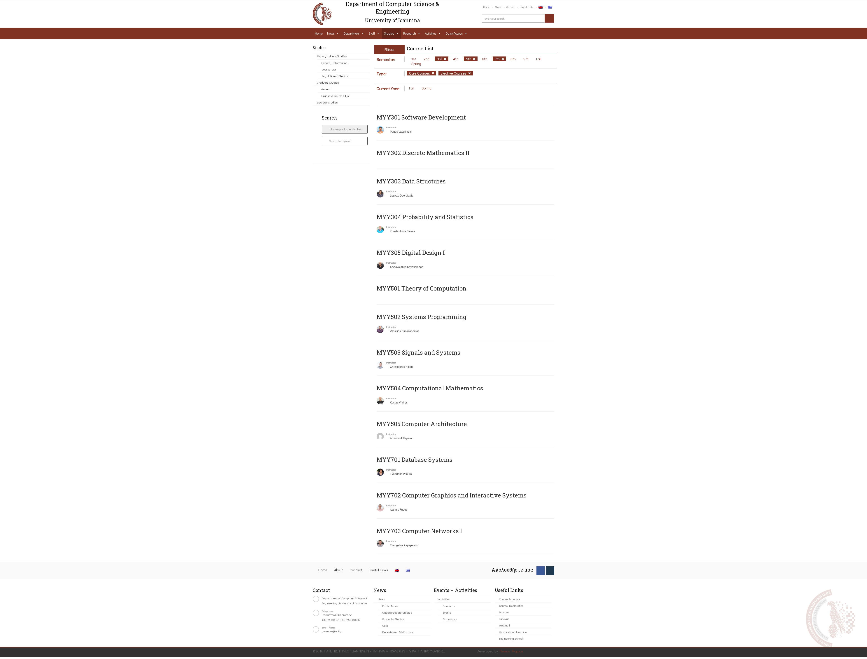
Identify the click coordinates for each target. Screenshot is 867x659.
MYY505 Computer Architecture (422, 424)
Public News (390, 606)
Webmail (504, 625)
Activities (430, 33)
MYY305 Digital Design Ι (411, 252)
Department (352, 33)
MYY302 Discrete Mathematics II (423, 153)
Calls (385, 625)
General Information (334, 63)
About (498, 7)
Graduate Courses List (336, 96)
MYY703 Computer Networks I (419, 531)
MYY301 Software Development (421, 117)
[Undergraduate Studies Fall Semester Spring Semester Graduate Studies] (345, 129)
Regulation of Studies (335, 76)
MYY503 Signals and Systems (418, 352)
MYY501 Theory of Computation (421, 288)
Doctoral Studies (327, 102)
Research (409, 33)
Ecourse (504, 612)
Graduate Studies (328, 82)
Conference (450, 619)
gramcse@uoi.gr (332, 631)
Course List (329, 69)
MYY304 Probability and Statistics (425, 217)
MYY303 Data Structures (411, 181)
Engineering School (511, 638)
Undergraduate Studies (332, 56)
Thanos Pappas (511, 651)
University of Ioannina (513, 632)
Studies (389, 33)
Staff (372, 33)
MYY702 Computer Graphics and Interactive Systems (452, 495)
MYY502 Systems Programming (421, 317)
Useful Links (526, 7)
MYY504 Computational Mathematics (430, 388)
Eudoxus (504, 619)
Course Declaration (511, 605)
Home (486, 7)
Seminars (449, 606)
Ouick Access (454, 33)
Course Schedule (509, 599)
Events (447, 612)
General (326, 89)
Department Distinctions (397, 632)
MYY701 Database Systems (414, 459)
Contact (510, 7)
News (331, 33)
